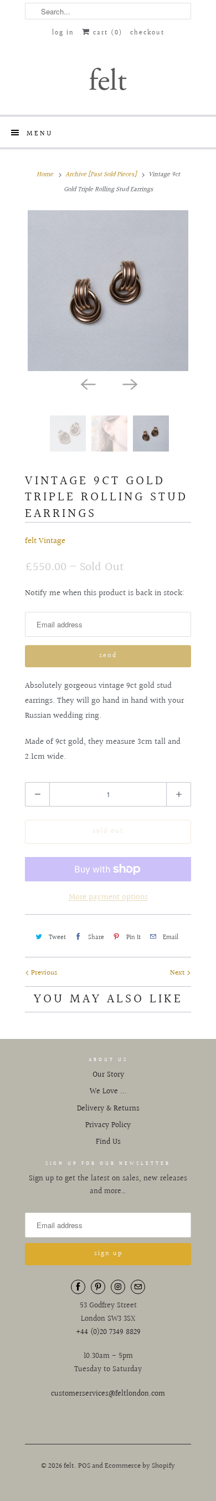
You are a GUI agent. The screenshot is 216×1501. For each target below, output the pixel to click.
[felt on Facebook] (78, 1287)
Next (178, 972)
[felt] (108, 78)
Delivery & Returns (108, 1109)
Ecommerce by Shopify (140, 1466)
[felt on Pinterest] (98, 1287)
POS (84, 1466)
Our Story (108, 1075)
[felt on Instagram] (118, 1287)
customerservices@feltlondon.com (108, 1394)
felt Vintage (45, 541)
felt (69, 1466)
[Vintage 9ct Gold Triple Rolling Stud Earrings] (108, 290)
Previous (43, 972)
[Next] (129, 383)
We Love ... (108, 1092)
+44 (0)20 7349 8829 (108, 1332)
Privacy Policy (108, 1125)
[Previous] (87, 383)
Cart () (106, 33)
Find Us (108, 1142)
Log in (63, 33)
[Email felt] (138, 1287)
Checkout (147, 33)
